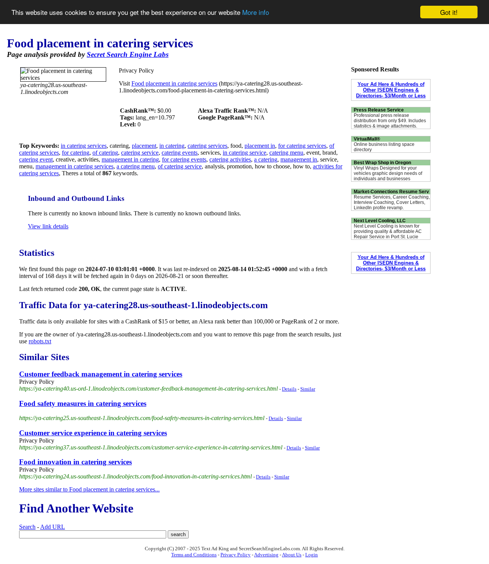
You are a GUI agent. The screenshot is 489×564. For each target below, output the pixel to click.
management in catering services (74, 166)
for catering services (302, 145)
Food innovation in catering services (75, 462)
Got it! (449, 12)
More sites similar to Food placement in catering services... (89, 489)
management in (298, 159)
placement (144, 145)
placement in (259, 145)
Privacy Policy (235, 555)
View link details (48, 226)
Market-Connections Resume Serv (391, 191)
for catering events (184, 159)
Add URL (52, 527)
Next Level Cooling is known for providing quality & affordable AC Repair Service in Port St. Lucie (388, 231)
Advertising (266, 555)
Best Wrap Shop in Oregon (382, 162)
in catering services (84, 145)
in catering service (244, 152)
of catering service (180, 166)
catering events (180, 152)
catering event (36, 159)
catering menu (286, 152)
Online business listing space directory (384, 147)
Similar (307, 389)
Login (311, 555)
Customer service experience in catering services (93, 433)
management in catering (130, 159)
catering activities (230, 159)
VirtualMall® (367, 139)
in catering (172, 145)
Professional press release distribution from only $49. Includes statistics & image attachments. (390, 121)
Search (27, 527)
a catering (265, 159)
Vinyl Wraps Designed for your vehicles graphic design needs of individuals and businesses (388, 173)
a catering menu (136, 166)
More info (255, 12)
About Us (291, 555)
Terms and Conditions (194, 555)
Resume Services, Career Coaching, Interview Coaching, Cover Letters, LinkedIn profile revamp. (392, 202)
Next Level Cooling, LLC (380, 220)
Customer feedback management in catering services (100, 374)
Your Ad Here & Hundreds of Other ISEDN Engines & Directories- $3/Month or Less (391, 90)
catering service (140, 152)
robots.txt (40, 341)
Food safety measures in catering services (82, 403)
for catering (75, 152)
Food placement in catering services (174, 83)
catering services (207, 145)
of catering (105, 152)
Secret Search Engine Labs (127, 54)
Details (289, 389)
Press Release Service (379, 110)
